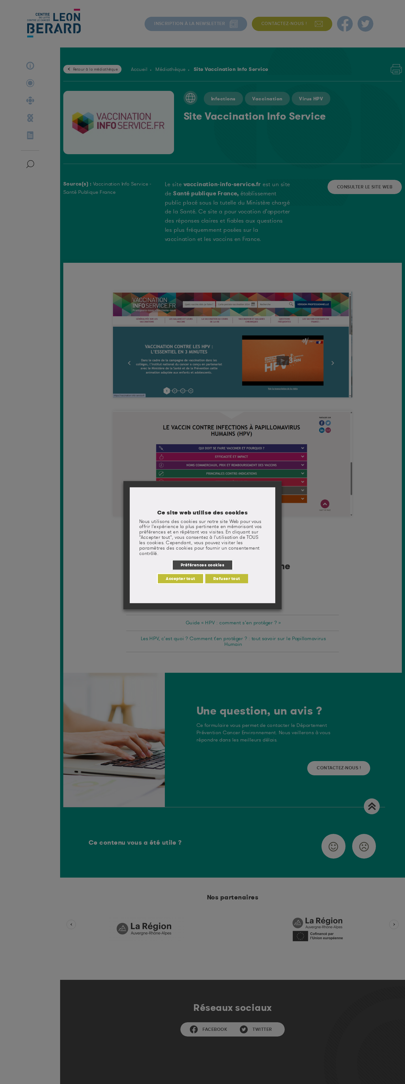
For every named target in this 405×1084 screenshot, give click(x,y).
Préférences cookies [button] (202, 564)
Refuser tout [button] (226, 578)
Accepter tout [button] (180, 578)
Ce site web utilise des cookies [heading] (202, 512)
